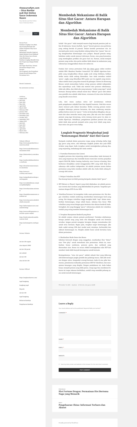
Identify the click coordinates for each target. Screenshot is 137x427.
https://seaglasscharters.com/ (28, 277)
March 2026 (23, 108)
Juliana (75, 285)
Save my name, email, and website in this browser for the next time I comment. (84, 364)
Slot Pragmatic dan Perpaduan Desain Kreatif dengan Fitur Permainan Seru (28, 73)
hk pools (21, 289)
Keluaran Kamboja (25, 300)
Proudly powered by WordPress (68, 423)
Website (61, 356)
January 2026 (23, 112)
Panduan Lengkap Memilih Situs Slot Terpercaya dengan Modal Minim (29, 62)
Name (61, 339)
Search (21, 31)
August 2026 (23, 98)
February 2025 (23, 133)
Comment (63, 313)
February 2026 (23, 110)
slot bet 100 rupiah (25, 242)
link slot (82, 285)
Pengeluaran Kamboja (26, 304)
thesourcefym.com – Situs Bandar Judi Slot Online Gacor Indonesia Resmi (29, 12)
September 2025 (24, 119)
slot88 (93, 285)
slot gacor (88, 285)
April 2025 (22, 129)
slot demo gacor (93, 69)
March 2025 (23, 131)
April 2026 (22, 106)
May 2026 (22, 104)
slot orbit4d (22, 253)
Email (61, 347)
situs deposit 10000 (25, 245)
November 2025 (24, 115)
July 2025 (22, 123)
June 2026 (22, 102)
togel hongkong (24, 281)
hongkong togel (24, 285)
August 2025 (23, 121)
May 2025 (22, 127)
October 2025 (23, 117)
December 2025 (24, 114)
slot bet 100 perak (24, 249)
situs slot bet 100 (24, 261)
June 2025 (22, 125)
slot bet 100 (22, 257)
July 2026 (22, 100)
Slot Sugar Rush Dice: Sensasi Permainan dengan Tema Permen (28, 67)
